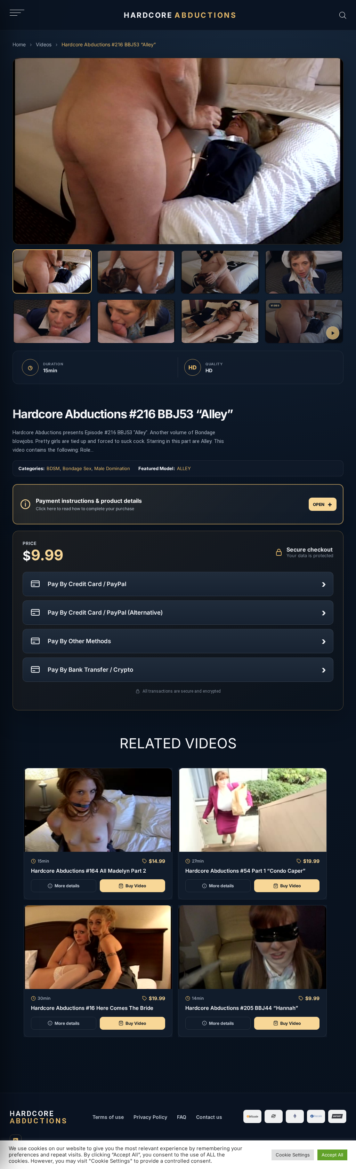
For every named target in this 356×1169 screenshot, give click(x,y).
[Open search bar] (342, 15)
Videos (43, 44)
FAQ (181, 1117)
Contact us (209, 1117)
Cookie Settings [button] (293, 1155)
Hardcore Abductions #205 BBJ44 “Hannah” (241, 1008)
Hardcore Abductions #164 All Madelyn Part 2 (88, 870)
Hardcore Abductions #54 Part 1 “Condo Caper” (245, 870)
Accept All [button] (332, 1155)
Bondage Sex (77, 468)
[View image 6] (136, 321)
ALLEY (184, 468)
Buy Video (136, 885)
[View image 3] (220, 272)
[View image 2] (136, 272)
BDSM (53, 468)
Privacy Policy (150, 1117)
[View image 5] (52, 321)
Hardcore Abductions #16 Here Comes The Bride (92, 1008)
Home (19, 44)
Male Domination (112, 468)
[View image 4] (304, 272)
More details (67, 885)
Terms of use (108, 1117)
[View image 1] (52, 271)
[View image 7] (220, 321)
